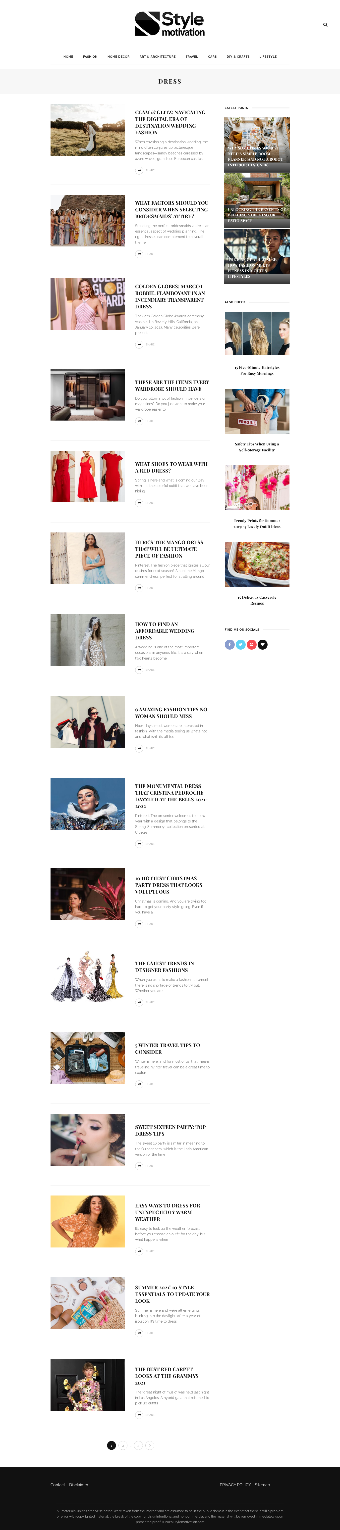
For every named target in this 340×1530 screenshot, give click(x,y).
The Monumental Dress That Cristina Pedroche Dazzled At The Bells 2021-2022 (171, 795)
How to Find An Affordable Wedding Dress (164, 631)
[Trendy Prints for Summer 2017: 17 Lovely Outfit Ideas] (257, 487)
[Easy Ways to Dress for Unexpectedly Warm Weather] (88, 1221)
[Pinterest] (252, 645)
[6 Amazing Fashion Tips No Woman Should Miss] (88, 721)
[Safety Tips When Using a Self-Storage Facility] (257, 411)
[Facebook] (230, 645)
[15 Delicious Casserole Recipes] (257, 564)
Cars (212, 56)
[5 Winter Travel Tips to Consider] (88, 1057)
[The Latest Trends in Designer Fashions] (88, 975)
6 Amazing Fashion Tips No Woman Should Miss (171, 712)
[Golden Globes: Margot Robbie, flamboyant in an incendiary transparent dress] (88, 303)
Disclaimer (78, 1484)
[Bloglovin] (263, 645)
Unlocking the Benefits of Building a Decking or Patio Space (257, 215)
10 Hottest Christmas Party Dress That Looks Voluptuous (168, 885)
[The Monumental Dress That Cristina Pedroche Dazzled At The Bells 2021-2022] (88, 803)
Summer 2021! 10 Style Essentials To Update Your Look (172, 1294)
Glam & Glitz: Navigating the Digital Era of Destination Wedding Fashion (170, 122)
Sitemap (262, 1484)
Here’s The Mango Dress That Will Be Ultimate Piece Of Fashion (169, 549)
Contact (58, 1484)
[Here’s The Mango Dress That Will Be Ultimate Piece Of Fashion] (88, 558)
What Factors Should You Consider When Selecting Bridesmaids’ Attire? (171, 209)
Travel (192, 56)
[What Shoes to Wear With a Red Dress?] (88, 476)
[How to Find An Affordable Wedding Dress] (88, 639)
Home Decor (119, 56)
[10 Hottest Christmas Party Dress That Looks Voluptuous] (88, 894)
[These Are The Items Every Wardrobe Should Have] (88, 394)
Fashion (90, 56)
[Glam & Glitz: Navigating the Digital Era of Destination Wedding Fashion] (88, 129)
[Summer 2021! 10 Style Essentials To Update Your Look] (88, 1303)
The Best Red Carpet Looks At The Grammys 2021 (167, 1376)
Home (68, 56)
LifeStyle (268, 56)
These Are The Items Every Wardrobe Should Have (172, 385)
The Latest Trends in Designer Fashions (164, 966)
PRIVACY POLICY (235, 1484)
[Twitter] (241, 645)
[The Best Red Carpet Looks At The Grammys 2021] (88, 1385)
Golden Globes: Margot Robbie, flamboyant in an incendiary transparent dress (170, 296)
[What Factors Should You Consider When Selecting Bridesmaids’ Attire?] (88, 220)
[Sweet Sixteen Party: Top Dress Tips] (88, 1139)
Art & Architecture (158, 56)
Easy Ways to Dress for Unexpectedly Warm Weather (167, 1212)
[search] (325, 24)
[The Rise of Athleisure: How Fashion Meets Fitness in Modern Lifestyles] (257, 251)
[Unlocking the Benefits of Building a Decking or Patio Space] (257, 195)
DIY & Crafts (238, 56)
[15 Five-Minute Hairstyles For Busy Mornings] (257, 333)
